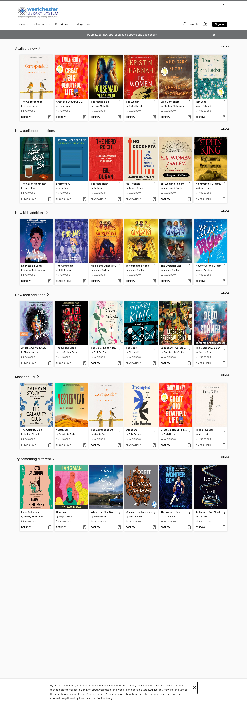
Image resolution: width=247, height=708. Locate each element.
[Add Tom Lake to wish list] (224, 117)
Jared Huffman (136, 188)
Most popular (25, 377)
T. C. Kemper (65, 270)
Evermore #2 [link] (63, 183)
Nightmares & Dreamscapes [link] (209, 183)
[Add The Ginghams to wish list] (84, 281)
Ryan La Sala (204, 352)
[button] (190, 25)
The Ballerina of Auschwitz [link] (104, 348)
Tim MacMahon (171, 516)
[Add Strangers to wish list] (154, 445)
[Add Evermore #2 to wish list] (84, 199)
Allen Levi (203, 434)
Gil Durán (98, 188)
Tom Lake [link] (201, 101)
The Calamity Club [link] (31, 430)
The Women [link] (132, 101)
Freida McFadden (102, 106)
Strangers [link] (131, 430)
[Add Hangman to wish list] (84, 527)
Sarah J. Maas (135, 516)
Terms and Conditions (109, 685)
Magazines (83, 24)
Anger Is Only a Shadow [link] (34, 348)
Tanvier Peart (30, 188)
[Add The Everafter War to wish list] (189, 281)
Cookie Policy (104, 698)
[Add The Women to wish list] (154, 117)
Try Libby (92, 35)
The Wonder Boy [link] (170, 512)
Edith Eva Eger (100, 352)
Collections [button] (40, 24)
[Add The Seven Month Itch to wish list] (50, 199)
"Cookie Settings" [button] (97, 694)
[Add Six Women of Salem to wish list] (189, 199)
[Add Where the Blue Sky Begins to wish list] (119, 527)
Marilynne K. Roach (173, 188)
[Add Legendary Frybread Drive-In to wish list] (189, 363)
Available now (26, 49)
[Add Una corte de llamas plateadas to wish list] (154, 527)
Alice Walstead (205, 270)
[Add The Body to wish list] (154, 363)
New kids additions (30, 213)
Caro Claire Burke (67, 434)
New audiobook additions (35, 131)
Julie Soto (63, 188)
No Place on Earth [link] (31, 265)
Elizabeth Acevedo (32, 352)
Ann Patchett (204, 106)
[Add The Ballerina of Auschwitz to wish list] (119, 363)
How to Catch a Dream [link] (208, 265)
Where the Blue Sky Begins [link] (104, 512)
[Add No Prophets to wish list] (154, 199)
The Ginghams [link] (64, 265)
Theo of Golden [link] (205, 430)
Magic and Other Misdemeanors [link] (104, 265)
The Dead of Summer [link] (208, 348)
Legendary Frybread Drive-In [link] (174, 348)
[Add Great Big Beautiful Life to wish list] (84, 117)
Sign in (219, 24)
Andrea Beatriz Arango (34, 270)
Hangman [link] (61, 512)
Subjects (22, 24)
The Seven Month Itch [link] (33, 183)
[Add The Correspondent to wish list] (50, 117)
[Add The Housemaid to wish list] (119, 117)
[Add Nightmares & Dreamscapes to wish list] (224, 199)
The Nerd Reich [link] (99, 183)
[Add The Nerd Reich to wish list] (119, 199)
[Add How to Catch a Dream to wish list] (224, 281)
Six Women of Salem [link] (172, 183)
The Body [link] (131, 348)
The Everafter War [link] (171, 265)
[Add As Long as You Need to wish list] (224, 527)
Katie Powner (100, 516)
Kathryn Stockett (32, 434)
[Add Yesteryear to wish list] (84, 445)
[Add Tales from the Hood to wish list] (154, 281)
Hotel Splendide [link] (30, 512)
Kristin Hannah (135, 106)
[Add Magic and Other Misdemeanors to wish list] (119, 281)
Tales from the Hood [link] (137, 265)
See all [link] (225, 46)
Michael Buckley (101, 270)
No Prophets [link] (133, 183)
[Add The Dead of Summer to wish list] (224, 363)
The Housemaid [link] (100, 101)
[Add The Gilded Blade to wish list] (84, 363)
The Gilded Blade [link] (66, 348)
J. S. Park (202, 516)
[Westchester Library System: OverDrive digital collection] (40, 11)
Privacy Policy (136, 685)
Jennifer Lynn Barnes (68, 352)
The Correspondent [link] (32, 101)
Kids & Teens (63, 24)
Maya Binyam (65, 516)
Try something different (33, 459)
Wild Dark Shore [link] (170, 101)
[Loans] (205, 25)
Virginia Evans (30, 106)
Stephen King (204, 188)
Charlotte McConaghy (174, 106)
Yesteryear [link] (62, 430)
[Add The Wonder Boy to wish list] (189, 527)
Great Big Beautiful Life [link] (69, 101)
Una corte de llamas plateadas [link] (139, 512)
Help (224, 4)
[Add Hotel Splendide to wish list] (50, 527)
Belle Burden (135, 434)
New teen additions (30, 295)
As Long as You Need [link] (208, 512)
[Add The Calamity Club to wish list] (50, 445)
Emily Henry (64, 106)
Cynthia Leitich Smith (174, 352)
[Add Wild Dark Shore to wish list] (189, 117)
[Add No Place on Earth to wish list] (50, 281)
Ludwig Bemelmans (33, 516)
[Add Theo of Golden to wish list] (224, 445)
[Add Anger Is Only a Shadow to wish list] (50, 363)
